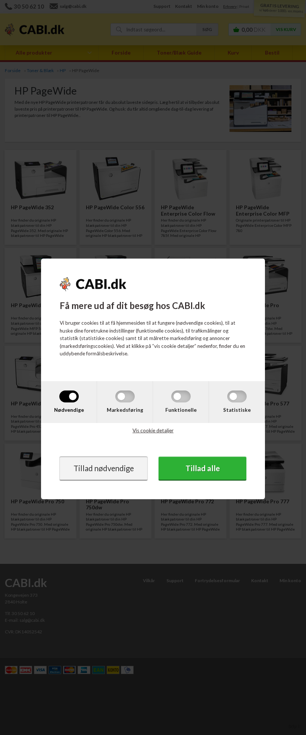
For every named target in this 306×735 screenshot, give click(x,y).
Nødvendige (69, 410)
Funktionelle (181, 410)
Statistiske (237, 410)
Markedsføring (125, 410)
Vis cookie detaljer (153, 430)
